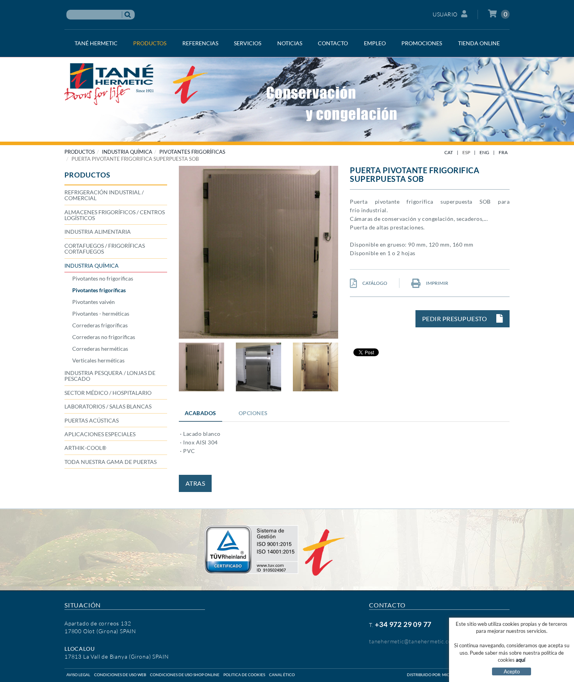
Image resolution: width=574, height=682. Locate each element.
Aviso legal (78, 674)
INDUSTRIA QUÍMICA (127, 152)
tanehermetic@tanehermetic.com (412, 641)
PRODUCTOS (79, 152)
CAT (448, 152)
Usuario (445, 14)
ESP (466, 152)
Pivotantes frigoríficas (192, 152)
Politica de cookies (244, 674)
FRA (503, 152)
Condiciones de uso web (120, 674)
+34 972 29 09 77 (403, 624)
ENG (484, 152)
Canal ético (282, 674)
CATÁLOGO (374, 283)
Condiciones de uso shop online (184, 674)
